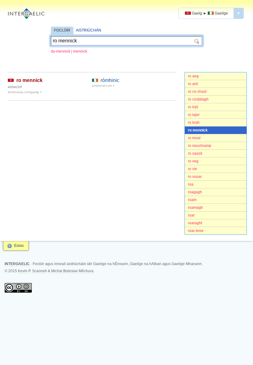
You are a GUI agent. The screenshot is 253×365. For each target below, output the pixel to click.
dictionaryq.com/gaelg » (25, 92)
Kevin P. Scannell (32, 271)
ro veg (193, 161)
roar (191, 215)
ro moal (194, 138)
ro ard (193, 84)
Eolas (19, 245)
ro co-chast (197, 91)
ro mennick (198, 130)
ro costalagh (198, 99)
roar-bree (196, 231)
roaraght (195, 223)
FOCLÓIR (62, 30)
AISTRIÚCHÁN (88, 30)
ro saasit (195, 153)
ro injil (193, 107)
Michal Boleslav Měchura (72, 271)
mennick (80, 51)
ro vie (192, 169)
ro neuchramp (199, 146)
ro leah (194, 122)
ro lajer (194, 115)
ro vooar (195, 176)
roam (192, 200)
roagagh (195, 192)
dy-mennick (60, 51)
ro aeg (193, 76)
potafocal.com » (103, 85)
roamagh (195, 207)
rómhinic (110, 80)
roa (190, 184)
